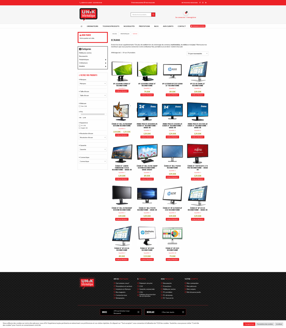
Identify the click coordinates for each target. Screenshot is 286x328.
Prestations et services (124, 286)
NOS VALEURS (150, 2)
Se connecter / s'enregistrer (185, 17)
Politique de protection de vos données (147, 295)
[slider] (80, 114)
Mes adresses (192, 286)
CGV (141, 286)
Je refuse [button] (279, 324)
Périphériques (125, 33)
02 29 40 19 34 (97, 2)
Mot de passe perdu (194, 292)
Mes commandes (193, 283)
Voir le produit (122, 91)
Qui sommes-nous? (122, 283)
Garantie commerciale (147, 289)
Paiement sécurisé (145, 283)
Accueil (114, 33)
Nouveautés (83, 56)
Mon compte (191, 289)
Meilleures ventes (85, 53)
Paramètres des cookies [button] (265, 324)
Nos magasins (120, 292)
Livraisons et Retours (123, 289)
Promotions (167, 286)
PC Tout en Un (168, 298)
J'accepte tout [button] (249, 324)
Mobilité (92, 66)
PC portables (167, 292)
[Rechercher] (153, 15)
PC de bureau (168, 295)
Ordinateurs (92, 63)
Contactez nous (121, 295)
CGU (141, 292)
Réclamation (120, 298)
